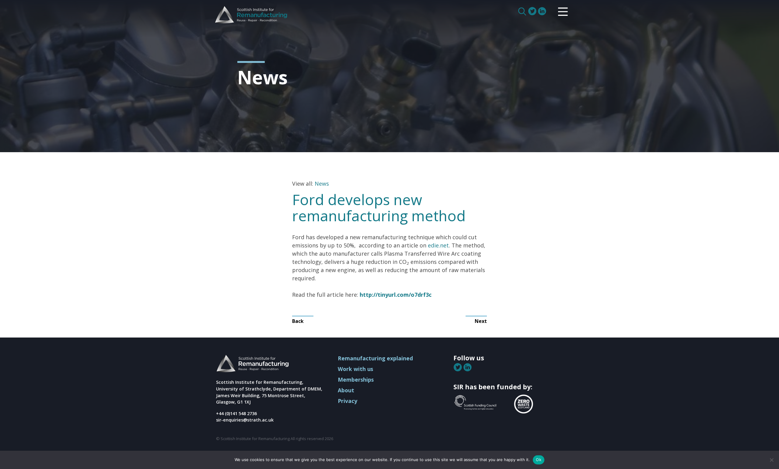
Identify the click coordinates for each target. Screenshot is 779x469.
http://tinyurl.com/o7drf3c (395, 294)
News (322, 183)
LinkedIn (542, 11)
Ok (538, 459)
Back (298, 321)
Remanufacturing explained (375, 358)
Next (481, 321)
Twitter (533, 11)
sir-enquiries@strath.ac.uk (245, 420)
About (346, 390)
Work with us (355, 369)
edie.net (438, 245)
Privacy (347, 400)
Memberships (356, 379)
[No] (771, 460)
